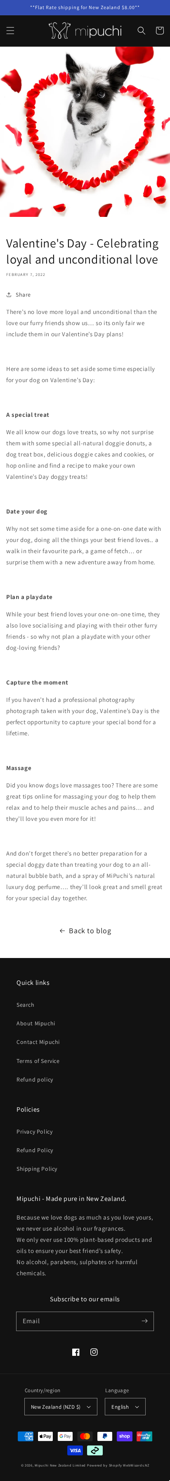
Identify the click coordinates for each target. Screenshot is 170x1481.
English (120, 1406)
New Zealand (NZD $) (56, 1406)
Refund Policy (35, 1150)
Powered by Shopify (104, 1465)
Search (26, 1004)
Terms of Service (38, 1061)
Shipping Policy (37, 1168)
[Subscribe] (144, 1321)
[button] (10, 30)
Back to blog (90, 930)
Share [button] (23, 294)
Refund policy (35, 1079)
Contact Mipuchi (38, 1042)
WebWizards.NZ (136, 1465)
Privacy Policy (34, 1131)
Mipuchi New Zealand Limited (60, 1465)
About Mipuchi (36, 1023)
